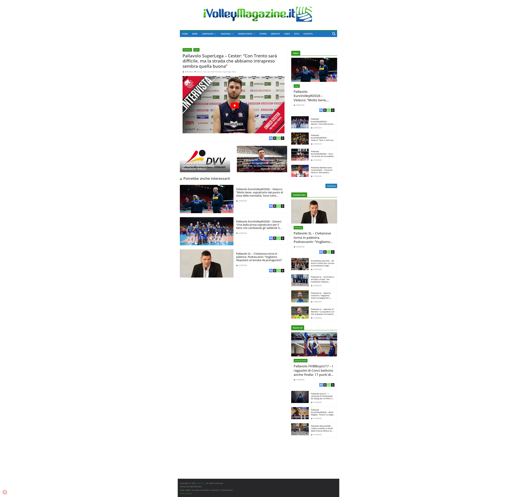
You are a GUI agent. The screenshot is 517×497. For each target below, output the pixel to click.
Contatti (308, 33)
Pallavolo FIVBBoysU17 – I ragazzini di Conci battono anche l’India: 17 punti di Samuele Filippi (313, 370)
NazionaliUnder (300, 361)
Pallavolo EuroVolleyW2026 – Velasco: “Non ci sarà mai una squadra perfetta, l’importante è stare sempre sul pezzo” (322, 138)
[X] (274, 138)
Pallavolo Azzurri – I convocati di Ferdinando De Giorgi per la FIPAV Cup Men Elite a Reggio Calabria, (323, 396)
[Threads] (282, 138)
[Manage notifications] (5, 492)
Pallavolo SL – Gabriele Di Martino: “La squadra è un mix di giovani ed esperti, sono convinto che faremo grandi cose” (322, 311)
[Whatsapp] (278, 138)
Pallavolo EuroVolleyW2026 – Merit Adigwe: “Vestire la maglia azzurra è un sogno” (322, 412)
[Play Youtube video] (235, 105)
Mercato (275, 33)
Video (287, 33)
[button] (215, 34)
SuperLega (187, 50)
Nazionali (226, 33)
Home (185, 33)
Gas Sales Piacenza (214, 72)
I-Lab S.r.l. (200, 483)
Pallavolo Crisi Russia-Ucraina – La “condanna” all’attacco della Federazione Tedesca (201, 165)
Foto (296, 33)
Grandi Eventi (245, 33)
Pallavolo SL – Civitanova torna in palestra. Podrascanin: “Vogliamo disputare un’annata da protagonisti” (259, 257)
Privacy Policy (186, 493)
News (195, 33)
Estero (263, 33)
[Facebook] (271, 138)
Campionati (208, 33)
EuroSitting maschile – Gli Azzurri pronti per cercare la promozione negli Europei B (322, 263)
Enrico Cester (202, 72)
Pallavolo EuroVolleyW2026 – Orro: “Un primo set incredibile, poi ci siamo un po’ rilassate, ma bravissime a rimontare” (322, 154)
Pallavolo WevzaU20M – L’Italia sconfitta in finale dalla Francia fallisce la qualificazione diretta (322, 428)
